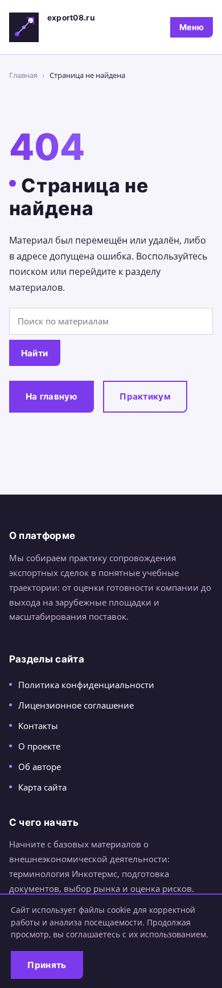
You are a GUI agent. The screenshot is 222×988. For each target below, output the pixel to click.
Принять (46, 965)
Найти (34, 353)
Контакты (38, 725)
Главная (23, 75)
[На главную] (24, 27)
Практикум (145, 396)
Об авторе (39, 766)
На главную (51, 396)
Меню (191, 27)
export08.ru (71, 17)
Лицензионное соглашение (76, 705)
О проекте (39, 746)
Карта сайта (42, 787)
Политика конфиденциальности (86, 684)
